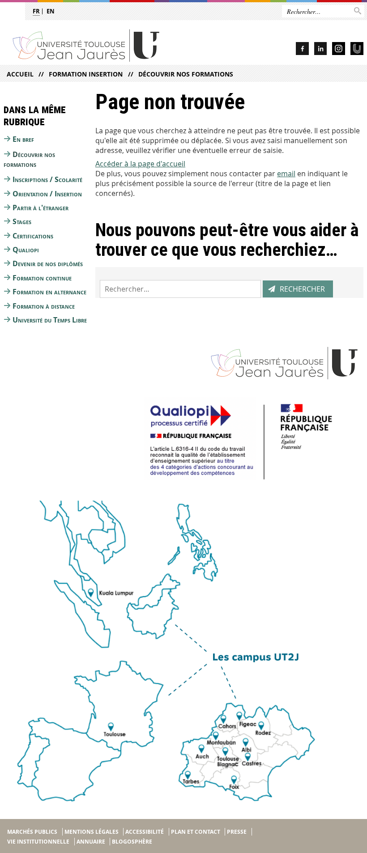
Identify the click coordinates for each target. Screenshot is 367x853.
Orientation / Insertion (47, 194)
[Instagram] (338, 50)
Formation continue (42, 278)
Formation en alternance (49, 292)
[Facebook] (302, 50)
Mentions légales (91, 832)
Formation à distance (44, 306)
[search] (180, 289)
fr (36, 11)
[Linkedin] (320, 50)
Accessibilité (144, 832)
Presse (237, 832)
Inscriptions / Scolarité (47, 179)
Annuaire (91, 841)
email (286, 173)
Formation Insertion (86, 74)
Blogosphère (132, 841)
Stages (22, 221)
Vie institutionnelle (38, 841)
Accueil (20, 74)
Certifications (33, 236)
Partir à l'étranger (40, 207)
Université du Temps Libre (50, 320)
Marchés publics (32, 832)
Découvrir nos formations (185, 74)
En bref (23, 139)
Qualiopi (26, 250)
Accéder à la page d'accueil (140, 164)
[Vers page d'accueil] (110, 45)
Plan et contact (195, 832)
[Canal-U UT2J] (356, 50)
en (51, 11)
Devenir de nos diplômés (48, 263)
